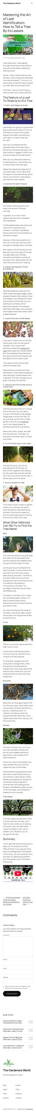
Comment (6, 935)
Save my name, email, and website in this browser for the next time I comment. (17, 987)
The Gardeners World (11, 3)
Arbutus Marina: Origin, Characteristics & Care (12, 1022)
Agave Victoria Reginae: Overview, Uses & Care (13, 1038)
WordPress (29, 1109)
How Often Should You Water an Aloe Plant (28, 900)
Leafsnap (25, 421)
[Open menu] (32, 3)
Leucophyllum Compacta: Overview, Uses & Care (13, 1047)
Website (5, 977)
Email (5, 968)
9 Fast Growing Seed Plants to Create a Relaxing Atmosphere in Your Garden (11, 900)
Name (5, 959)
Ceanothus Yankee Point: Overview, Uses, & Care (13, 1030)
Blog (23, 58)
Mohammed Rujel (15, 58)
